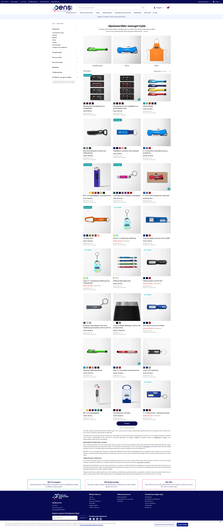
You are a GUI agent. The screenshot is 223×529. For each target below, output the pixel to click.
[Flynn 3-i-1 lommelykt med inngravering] (127, 352)
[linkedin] (97, 519)
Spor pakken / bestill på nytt (152, 499)
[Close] (220, 521)
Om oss (91, 497)
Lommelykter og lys (58, 32)
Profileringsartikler (122, 497)
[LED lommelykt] (157, 87)
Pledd (54, 40)
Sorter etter (157, 71)
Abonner (82, 518)
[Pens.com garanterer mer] (60, 497)
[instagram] (94, 519)
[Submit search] (143, 8)
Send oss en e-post (57, 507)
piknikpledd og (141, 462)
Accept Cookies (182, 524)
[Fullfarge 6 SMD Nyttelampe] (97, 352)
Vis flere (127, 423)
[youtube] (101, 519)
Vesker (98, 13)
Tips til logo (120, 501)
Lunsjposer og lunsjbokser (59, 47)
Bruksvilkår (92, 503)
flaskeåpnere (157, 437)
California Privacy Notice (95, 525)
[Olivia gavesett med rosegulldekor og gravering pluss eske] (127, 87)
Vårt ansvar (92, 499)
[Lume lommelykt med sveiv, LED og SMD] (157, 220)
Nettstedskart (148, 505)
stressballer (147, 446)
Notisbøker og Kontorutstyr (123, 13)
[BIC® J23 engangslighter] (97, 394)
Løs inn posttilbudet (150, 503)
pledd (131, 437)
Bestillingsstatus (33, 2)
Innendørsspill (56, 45)
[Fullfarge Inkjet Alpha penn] (127, 262)
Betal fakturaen (44, 2)
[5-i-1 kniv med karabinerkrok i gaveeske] (157, 177)
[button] (71, 12)
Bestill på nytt (55, 2)
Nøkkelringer (137, 13)
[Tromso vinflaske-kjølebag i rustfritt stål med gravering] (127, 307)
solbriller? (147, 462)
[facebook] (90, 519)
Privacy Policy (84, 525)
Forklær (54, 42)
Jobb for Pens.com (94, 507)
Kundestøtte (14, 2)
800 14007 (5, 2)
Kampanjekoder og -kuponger (125, 499)
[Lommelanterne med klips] (127, 394)
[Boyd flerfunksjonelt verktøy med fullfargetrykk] (97, 132)
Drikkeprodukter (107, 13)
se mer (146, 31)
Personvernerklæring (94, 501)
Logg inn (159, 8)
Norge (217, 2)
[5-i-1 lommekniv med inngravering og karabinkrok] (157, 132)
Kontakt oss (148, 507)
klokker (137, 437)
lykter (165, 437)
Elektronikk (147, 13)
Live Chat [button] (23, 2)
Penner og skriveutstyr (86, 13)
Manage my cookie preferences (164, 524)
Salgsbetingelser (93, 505)
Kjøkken (54, 37)
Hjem (53, 23)
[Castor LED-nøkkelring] (157, 352)
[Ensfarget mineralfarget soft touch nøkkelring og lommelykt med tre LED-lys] (97, 307)
